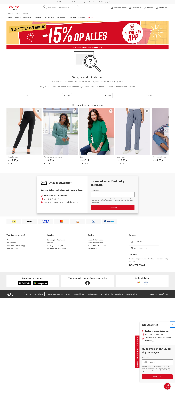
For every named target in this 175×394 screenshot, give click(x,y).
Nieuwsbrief (11, 243)
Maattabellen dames (96, 240)
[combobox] (65, 7)
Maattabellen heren (95, 243)
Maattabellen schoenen (97, 245)
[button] (166, 131)
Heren (18, 13)
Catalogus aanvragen (55, 245)
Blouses (108, 95)
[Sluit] (172, 324)
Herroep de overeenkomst (34, 294)
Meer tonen (146, 372)
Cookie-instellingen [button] (131, 294)
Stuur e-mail (138, 242)
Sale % (149, 95)
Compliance (119, 294)
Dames (10, 13)
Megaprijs (82, 17)
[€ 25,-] (60, 131)
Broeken (67, 95)
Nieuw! (10, 17)
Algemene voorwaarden (55, 294)
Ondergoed (27, 17)
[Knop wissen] (77, 7)
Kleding (18, 17)
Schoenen (38, 17)
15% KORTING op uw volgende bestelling (137, 353)
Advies (91, 235)
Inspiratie (72, 17)
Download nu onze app (32, 278)
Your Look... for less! (15, 235)
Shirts (26, 95)
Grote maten (49, 17)
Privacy (68, 294)
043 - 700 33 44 (137, 265)
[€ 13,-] (96, 131)
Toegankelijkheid (78, 294)
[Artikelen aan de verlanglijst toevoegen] (38, 111)
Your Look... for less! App (15, 245)
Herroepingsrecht (107, 294)
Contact (132, 235)
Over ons (9, 240)
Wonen (25, 13)
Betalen (50, 243)
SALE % (90, 17)
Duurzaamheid (12, 248)
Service (50, 235)
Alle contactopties (140, 248)
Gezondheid (61, 17)
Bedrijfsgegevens (92, 294)
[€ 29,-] (24, 131)
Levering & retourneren (56, 240)
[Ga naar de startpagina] (14, 8)
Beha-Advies (92, 248)
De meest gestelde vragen (57, 248)
